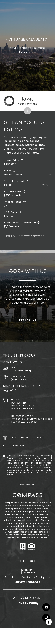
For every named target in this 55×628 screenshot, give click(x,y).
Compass (9, 502)
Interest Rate (13, 202)
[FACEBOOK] (23, 561)
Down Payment (14, 181)
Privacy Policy (27, 603)
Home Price (11, 160)
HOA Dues (10, 212)
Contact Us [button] (27, 319)
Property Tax (12, 191)
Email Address (14, 445)
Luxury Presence (28, 582)
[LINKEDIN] (32, 561)
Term (7, 170)
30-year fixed (13, 174)
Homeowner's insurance (20, 222)
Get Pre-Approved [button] (31, 236)
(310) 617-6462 (18, 379)
